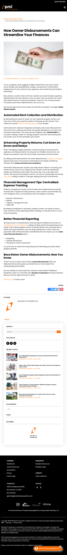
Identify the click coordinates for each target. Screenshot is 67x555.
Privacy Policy (17, 523)
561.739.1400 (60, 2)
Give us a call (9, 279)
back (7, 319)
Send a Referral (41, 476)
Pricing (9, 473)
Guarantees (11, 470)
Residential (11, 464)
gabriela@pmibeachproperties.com (19, 496)
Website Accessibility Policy (9, 533)
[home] (10, 7)
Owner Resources (13, 467)
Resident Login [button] (41, 467)
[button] (7, 343)
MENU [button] (65, 7)
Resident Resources (43, 464)
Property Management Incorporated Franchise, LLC (41, 510)
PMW (2, 523)
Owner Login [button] (11, 476)
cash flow (7, 176)
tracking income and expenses (15, 225)
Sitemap (8, 523)
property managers (55, 159)
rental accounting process (28, 123)
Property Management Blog (13, 19)
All (9, 409)
